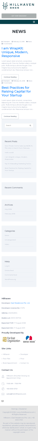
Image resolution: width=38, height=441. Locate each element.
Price (22, 359)
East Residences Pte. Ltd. (20, 303)
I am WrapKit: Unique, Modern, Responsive (15, 52)
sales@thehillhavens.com (16, 394)
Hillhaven (6, 354)
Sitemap (14, 409)
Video (7, 244)
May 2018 (8, 209)
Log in (7, 266)
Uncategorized (10, 240)
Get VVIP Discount (19, 16)
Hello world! (9, 152)
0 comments (7, 44)
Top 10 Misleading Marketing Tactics (18, 164)
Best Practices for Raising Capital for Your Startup (16, 91)
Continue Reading (10, 77)
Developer (24, 354)
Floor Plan (6, 359)
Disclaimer (23, 409)
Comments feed (11, 275)
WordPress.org (10, 279)
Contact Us (24, 363)
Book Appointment (10, 363)
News (30, 41)
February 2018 (10, 214)
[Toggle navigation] (34, 22)
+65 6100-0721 (12, 389)
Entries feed (9, 270)
